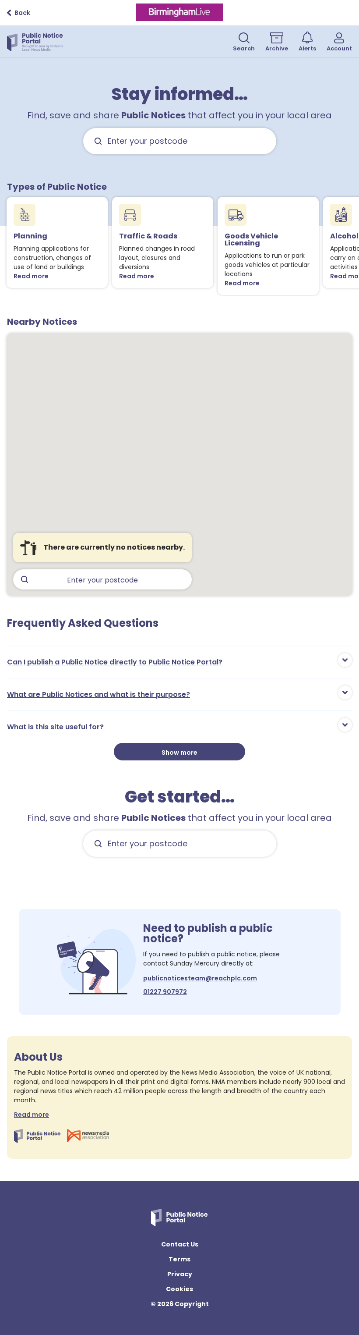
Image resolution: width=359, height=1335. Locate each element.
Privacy (179, 1274)
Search (244, 48)
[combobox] (179, 141)
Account (339, 48)
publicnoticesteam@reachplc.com (200, 978)
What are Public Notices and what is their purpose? (98, 694)
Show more (179, 752)
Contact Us (179, 1244)
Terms (179, 1259)
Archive (276, 48)
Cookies (179, 1289)
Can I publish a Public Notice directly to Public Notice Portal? (114, 662)
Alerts (307, 48)
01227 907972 (165, 991)
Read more (33, 276)
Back (22, 13)
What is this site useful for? (55, 727)
